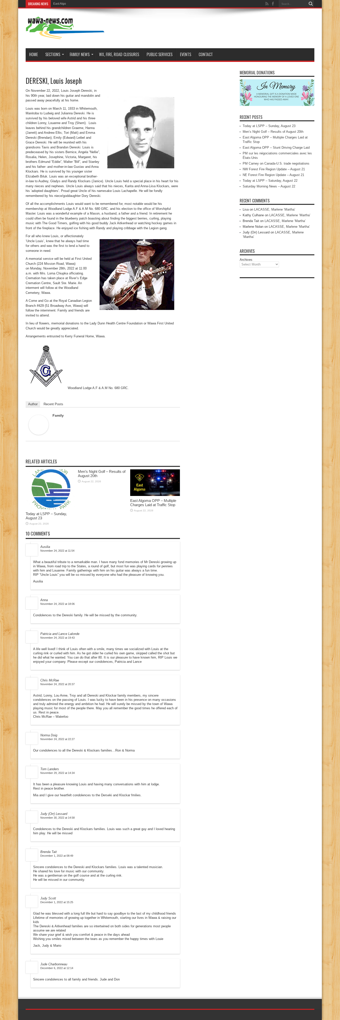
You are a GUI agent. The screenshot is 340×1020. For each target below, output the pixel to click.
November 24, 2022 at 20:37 (57, 684)
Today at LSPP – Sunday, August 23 (269, 126)
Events (185, 54)
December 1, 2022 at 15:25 (56, 902)
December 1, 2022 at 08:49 (56, 855)
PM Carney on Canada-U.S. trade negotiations (276, 163)
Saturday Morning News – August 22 (269, 186)
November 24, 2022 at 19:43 (57, 637)
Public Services (159, 54)
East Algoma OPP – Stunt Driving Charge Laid (276, 147)
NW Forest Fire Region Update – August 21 (274, 169)
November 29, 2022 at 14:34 (57, 772)
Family (58, 415)
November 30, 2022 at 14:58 (57, 817)
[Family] (39, 434)
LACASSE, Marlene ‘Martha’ (274, 209)
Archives (246, 260)
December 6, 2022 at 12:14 (56, 968)
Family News (80, 54)
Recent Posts (53, 404)
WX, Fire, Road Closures (119, 54)
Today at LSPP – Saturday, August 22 (270, 180)
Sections (52, 54)
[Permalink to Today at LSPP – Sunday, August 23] (50, 508)
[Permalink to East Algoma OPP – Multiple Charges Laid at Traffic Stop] (155, 495)
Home (33, 54)
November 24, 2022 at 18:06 (57, 603)
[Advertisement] (277, 355)
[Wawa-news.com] (65, 36)
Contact (206, 54)
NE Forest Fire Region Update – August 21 (273, 175)
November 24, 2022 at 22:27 (57, 739)
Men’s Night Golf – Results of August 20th (273, 131)
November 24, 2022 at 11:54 (57, 550)
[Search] (310, 3)
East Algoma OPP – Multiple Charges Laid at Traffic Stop (91, 3)
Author (33, 404)
